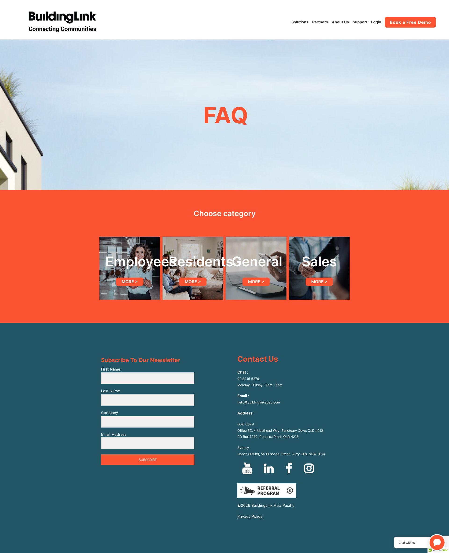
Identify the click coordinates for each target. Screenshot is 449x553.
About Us (340, 22)
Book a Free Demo (410, 22)
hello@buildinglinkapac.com (258, 402)
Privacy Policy (249, 516)
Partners (320, 22)
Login (376, 22)
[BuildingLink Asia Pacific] (62, 23)
